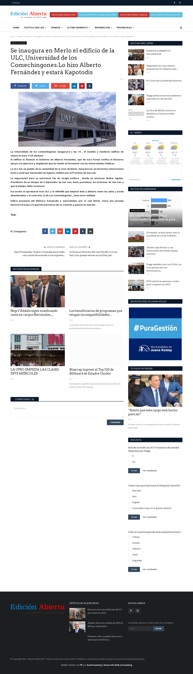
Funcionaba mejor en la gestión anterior (151, 508)
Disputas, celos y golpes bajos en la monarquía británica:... (105, 638)
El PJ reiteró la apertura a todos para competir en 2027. (162, 283)
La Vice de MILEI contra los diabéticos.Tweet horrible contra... (161, 113)
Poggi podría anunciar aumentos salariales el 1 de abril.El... (163, 97)
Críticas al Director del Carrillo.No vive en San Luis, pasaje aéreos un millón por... (93, 254)
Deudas (136, 542)
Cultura (133, 377)
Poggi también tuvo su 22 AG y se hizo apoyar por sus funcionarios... (163, 267)
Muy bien (136, 490)
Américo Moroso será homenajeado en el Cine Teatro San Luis (154, 412)
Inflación (136, 548)
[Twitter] (52, 231)
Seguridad (137, 560)
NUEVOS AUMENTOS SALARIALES (158, 52)
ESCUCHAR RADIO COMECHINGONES (98, 14)
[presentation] (171, 379)
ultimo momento (24, 36)
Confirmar (115, 422)
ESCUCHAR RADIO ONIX (64, 14)
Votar (134, 470)
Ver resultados (150, 470)
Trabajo (136, 536)
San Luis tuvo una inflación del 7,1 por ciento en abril (105, 611)
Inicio (13, 36)
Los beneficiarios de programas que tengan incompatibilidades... (95, 313)
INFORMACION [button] (102, 27)
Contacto (16, 3)
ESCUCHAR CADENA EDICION (165, 14)
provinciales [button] (124, 27)
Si (133, 455)
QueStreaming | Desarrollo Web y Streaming (109, 665)
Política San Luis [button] (34, 27)
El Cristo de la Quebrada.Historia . (164, 80)
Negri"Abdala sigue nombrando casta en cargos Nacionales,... (34, 313)
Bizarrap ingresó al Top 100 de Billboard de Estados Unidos (91, 371)
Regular (136, 502)
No (133, 461)
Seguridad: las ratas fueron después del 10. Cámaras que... (162, 67)
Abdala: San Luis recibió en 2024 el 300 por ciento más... (105, 624)
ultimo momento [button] (77, 27)
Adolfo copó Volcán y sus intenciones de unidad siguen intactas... (162, 250)
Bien (134, 496)
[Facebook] (45, 231)
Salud (135, 554)
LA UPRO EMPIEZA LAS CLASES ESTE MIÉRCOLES (35, 371)
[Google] (60, 231)
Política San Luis (137, 210)
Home (16, 27)
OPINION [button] (56, 27)
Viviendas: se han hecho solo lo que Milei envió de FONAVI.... (163, 234)
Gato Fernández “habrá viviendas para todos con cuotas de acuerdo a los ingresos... (39, 254)
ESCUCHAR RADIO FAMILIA (133, 14)
